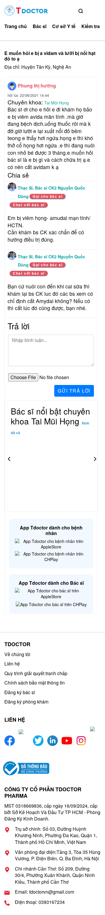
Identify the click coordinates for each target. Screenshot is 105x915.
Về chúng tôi (17, 654)
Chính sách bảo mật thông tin (34, 682)
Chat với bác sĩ (29, 204)
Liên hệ (12, 663)
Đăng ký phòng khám (26, 701)
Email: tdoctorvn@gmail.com (44, 892)
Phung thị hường (37, 85)
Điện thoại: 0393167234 (40, 902)
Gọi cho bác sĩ (47, 196)
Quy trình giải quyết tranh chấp (35, 673)
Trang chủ (15, 26)
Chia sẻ (18, 175)
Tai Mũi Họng (56, 103)
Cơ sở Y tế (64, 26)
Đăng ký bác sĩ (19, 692)
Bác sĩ (39, 26)
